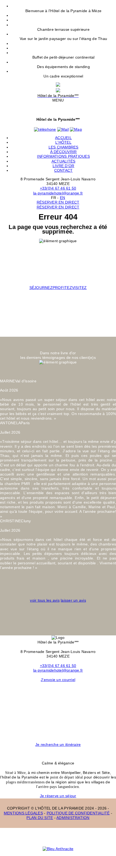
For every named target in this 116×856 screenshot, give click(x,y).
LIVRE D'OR (63, 166)
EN (62, 198)
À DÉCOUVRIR (63, 152)
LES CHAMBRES (64, 147)
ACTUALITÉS (64, 161)
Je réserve (58, 796)
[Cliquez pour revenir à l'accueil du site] (58, 85)
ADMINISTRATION (73, 817)
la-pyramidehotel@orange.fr (58, 193)
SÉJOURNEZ (41, 287)
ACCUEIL (63, 138)
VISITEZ (79, 287)
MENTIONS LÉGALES (23, 813)
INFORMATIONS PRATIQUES (63, 156)
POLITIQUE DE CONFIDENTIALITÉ (78, 813)
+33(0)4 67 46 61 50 (58, 188)
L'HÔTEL (63, 142)
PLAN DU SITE (39, 817)
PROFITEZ (62, 287)
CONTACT (63, 170)
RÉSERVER (58, 202)
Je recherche (58, 744)
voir (45, 600)
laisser (73, 600)
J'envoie (58, 680)
